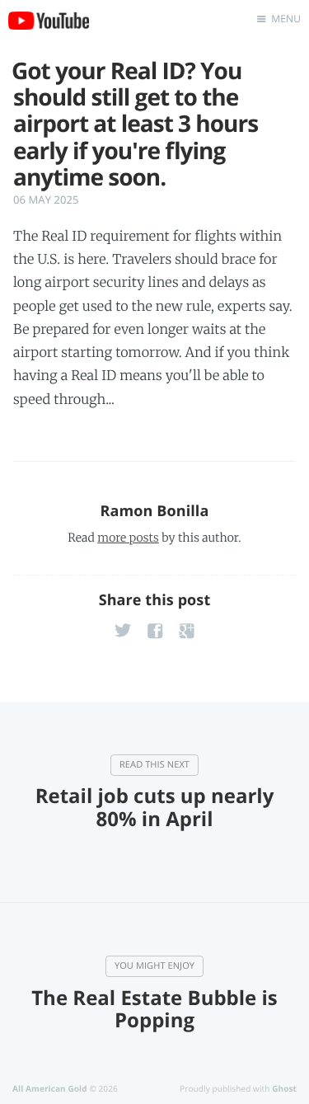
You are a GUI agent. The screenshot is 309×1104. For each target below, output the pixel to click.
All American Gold (49, 1088)
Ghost (284, 1088)
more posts (127, 537)
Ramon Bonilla (155, 511)
